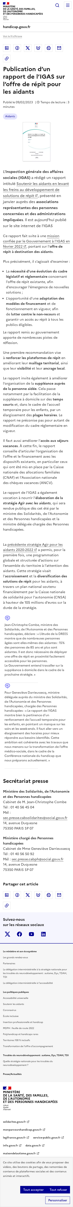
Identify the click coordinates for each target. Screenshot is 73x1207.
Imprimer (48, 48)
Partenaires (9, 963)
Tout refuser (58, 1189)
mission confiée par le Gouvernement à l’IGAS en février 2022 (36, 241)
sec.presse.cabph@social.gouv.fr (37, 859)
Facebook (17, 48)
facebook (19, 934)
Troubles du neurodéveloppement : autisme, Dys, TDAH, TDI (36, 1055)
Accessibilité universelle (15, 998)
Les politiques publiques (16, 992)
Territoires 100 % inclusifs (16, 1040)
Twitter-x (7, 934)
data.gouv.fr (33, 1146)
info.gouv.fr (10, 1146)
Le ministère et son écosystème (20, 951)
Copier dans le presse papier (6, 58)
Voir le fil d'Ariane (12, 36)
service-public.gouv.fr (46, 1138)
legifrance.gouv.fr (14, 1138)
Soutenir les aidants (13, 1004)
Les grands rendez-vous (15, 957)
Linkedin (6, 48)
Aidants (10, 116)
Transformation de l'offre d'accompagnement (28, 1046)
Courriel (59, 48)
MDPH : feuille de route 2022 (18, 1028)
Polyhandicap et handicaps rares (20, 1034)
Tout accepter (33, 1189)
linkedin (43, 934)
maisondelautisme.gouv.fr (19, 1153)
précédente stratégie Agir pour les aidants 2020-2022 (33, 547)
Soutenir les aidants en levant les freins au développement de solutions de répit (36, 190)
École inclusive (11, 1016)
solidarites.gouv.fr (14, 1122)
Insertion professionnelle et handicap (23, 1022)
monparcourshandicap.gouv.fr (22, 1130)
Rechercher (57, 5)
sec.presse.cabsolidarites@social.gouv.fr (35, 817)
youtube (31, 934)
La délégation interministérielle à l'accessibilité (28, 983)
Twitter (27, 48)
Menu (68, 5)
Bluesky (38, 48)
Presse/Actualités (12, 1074)
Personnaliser (57, 1200)
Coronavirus (9, 1010)
